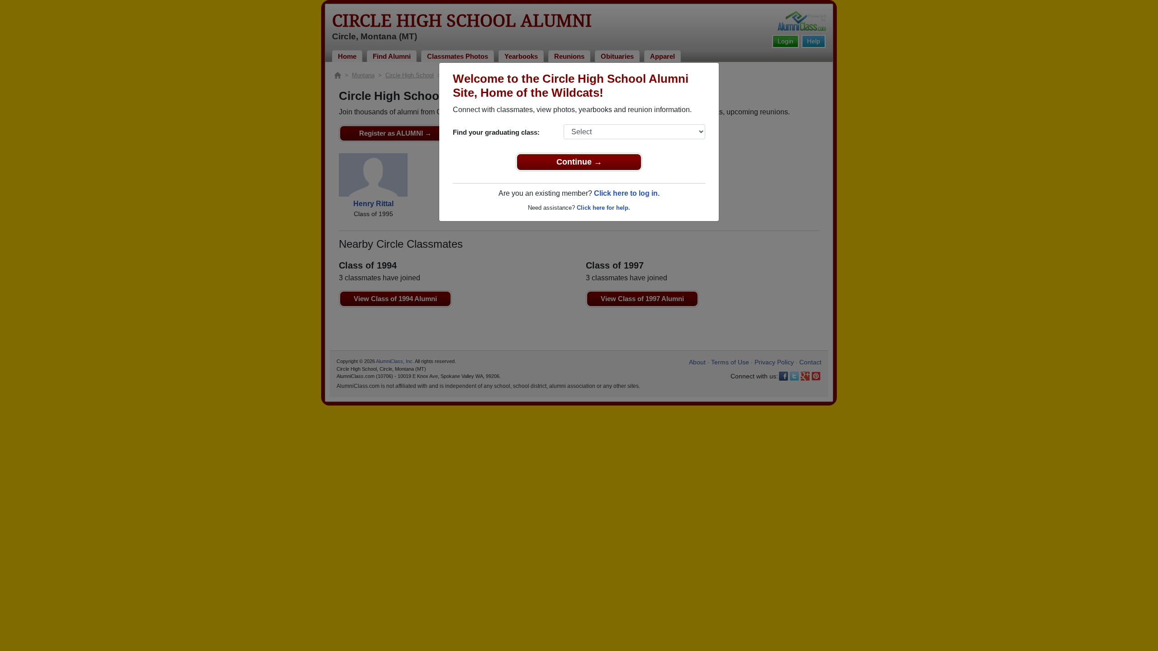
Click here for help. (603, 207)
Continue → (579, 161)
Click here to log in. (627, 193)
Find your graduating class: (496, 132)
